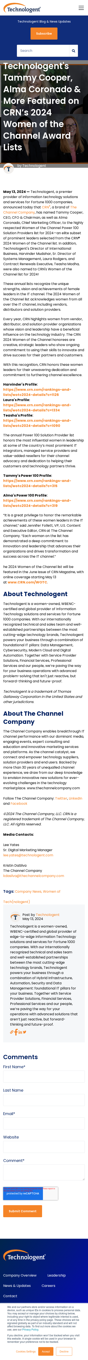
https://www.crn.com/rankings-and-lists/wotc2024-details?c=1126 (37, 392)
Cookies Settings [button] (26, 1351)
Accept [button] (46, 1351)
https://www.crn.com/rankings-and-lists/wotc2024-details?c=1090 (37, 423)
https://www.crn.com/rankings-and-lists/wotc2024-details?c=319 (37, 503)
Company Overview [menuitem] (20, 1275)
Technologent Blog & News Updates (44, 22)
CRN (46, 207)
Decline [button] (64, 1351)
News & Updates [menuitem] (17, 1285)
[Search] (73, 51)
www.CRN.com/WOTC (27, 582)
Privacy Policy (30, 1329)
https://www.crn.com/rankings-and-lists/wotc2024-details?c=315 (37, 483)
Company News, (29, 891)
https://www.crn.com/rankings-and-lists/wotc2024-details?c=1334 (37, 408)
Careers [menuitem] (48, 1285)
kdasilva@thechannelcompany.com (33, 875)
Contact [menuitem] (10, 1296)
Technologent (34, 165)
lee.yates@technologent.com (28, 855)
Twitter (61, 798)
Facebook (18, 803)
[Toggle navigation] (81, 8)
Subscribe (44, 33)
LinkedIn (75, 798)
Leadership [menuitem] (56, 1275)
